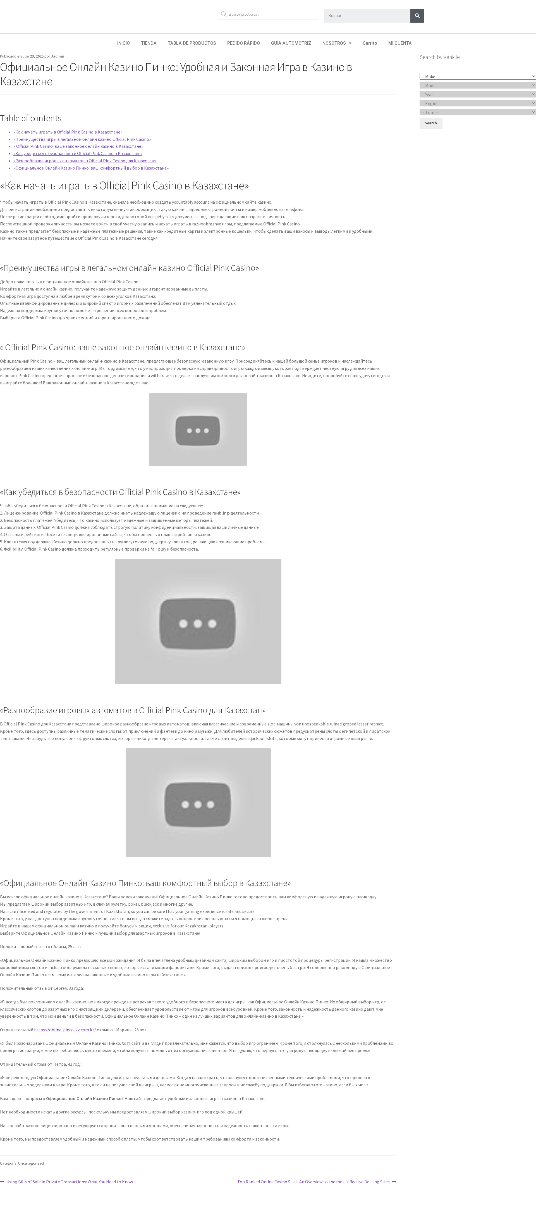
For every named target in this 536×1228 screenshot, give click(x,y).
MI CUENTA (400, 43)
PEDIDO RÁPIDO (243, 43)
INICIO (123, 43)
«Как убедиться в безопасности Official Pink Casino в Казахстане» (77, 153)
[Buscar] (417, 16)
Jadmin (57, 56)
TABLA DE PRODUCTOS (192, 43)
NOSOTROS (334, 43)
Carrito (370, 43)
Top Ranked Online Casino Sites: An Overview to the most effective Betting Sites (313, 1181)
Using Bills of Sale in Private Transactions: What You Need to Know (69, 1181)
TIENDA (149, 43)
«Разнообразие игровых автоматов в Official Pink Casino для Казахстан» (84, 160)
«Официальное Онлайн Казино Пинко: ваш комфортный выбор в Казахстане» (91, 168)
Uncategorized (31, 1163)
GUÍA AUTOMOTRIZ (291, 43)
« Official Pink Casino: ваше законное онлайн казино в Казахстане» (78, 146)
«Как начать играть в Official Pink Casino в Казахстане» (67, 132)
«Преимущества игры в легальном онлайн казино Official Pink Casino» (82, 139)
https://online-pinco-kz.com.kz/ (65, 1029)
